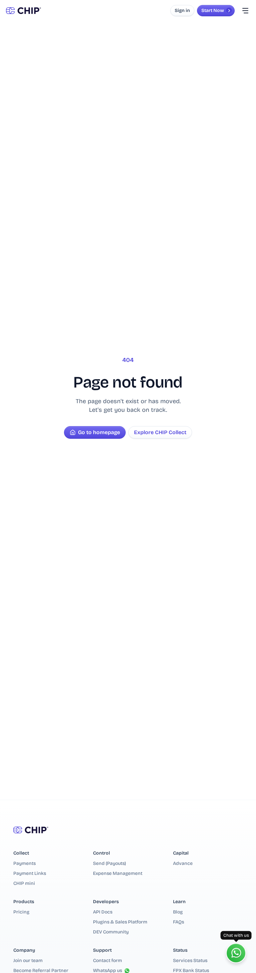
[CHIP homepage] (23, 10)
